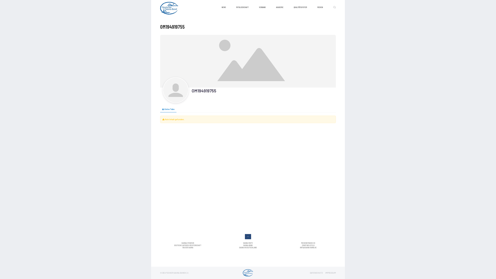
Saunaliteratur (187, 243)
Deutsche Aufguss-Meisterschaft (187, 245)
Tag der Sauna (187, 247)
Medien (320, 7)
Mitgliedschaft (242, 7)
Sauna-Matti (248, 243)
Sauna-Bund (248, 245)
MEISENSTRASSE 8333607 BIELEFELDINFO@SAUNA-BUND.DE (308, 245)
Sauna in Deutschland (248, 247)
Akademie (279, 7)
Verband (262, 7)
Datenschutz (316, 273)
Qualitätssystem (300, 7)
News (224, 7)
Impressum (330, 273)
